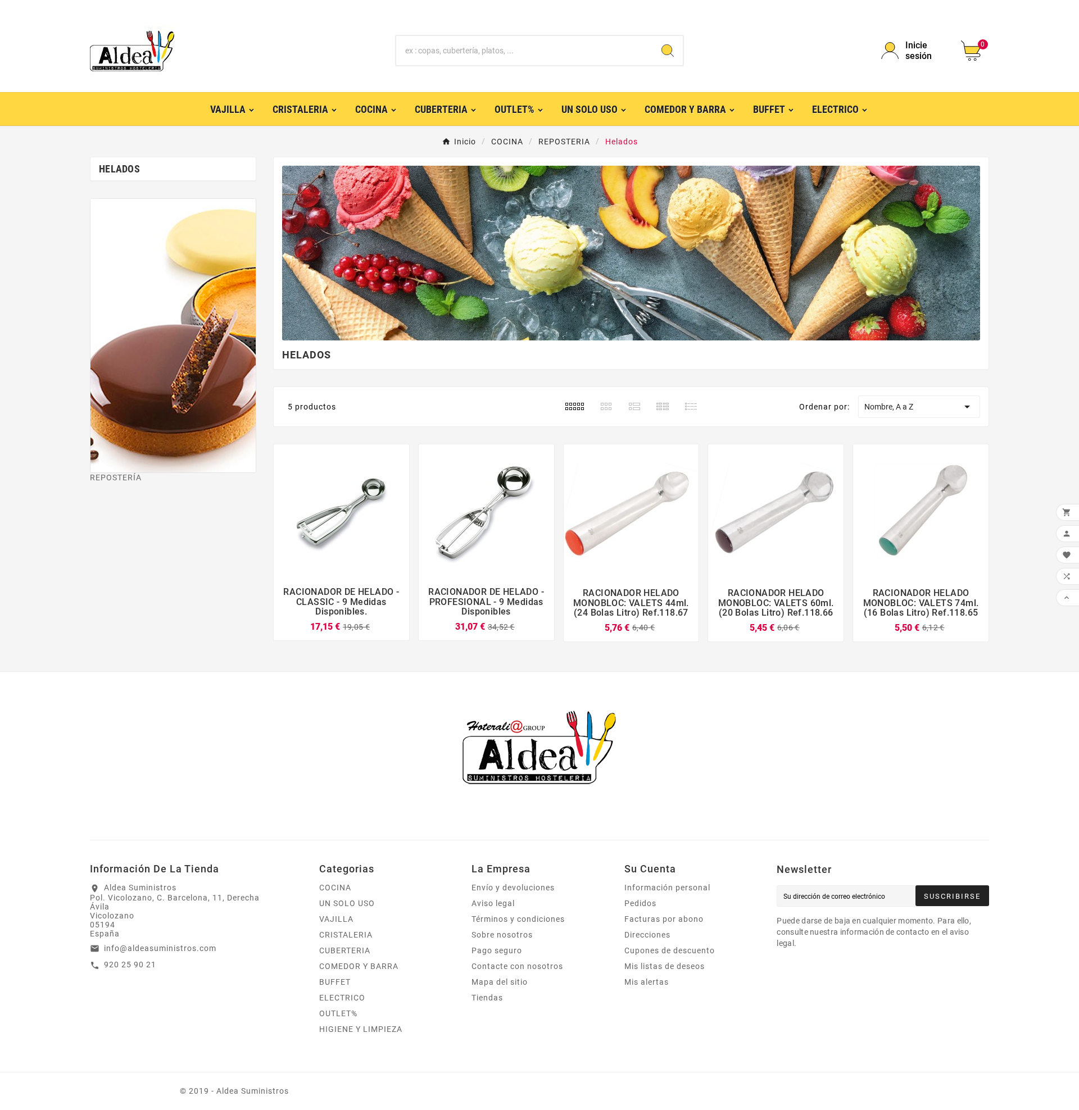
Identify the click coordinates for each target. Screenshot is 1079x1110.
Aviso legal (493, 903)
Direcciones (647, 934)
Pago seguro (497, 950)
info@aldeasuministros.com (160, 948)
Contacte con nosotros (517, 966)
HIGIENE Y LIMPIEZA (360, 1029)
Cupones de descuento (669, 950)
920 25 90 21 (130, 964)
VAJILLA (336, 919)
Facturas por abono (664, 919)
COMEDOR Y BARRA (358, 966)
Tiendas (487, 997)
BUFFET (335, 981)
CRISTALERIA (346, 934)
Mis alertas (646, 981)
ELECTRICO (342, 997)
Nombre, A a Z (919, 406)
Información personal (667, 887)
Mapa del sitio (500, 981)
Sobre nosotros (502, 934)
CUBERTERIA (344, 950)
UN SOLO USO (347, 903)
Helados (119, 169)
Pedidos (640, 903)
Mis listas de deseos (664, 966)
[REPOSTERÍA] (173, 335)
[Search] (667, 50)
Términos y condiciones (518, 919)
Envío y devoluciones (513, 887)
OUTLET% (338, 1013)
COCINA (335, 887)
